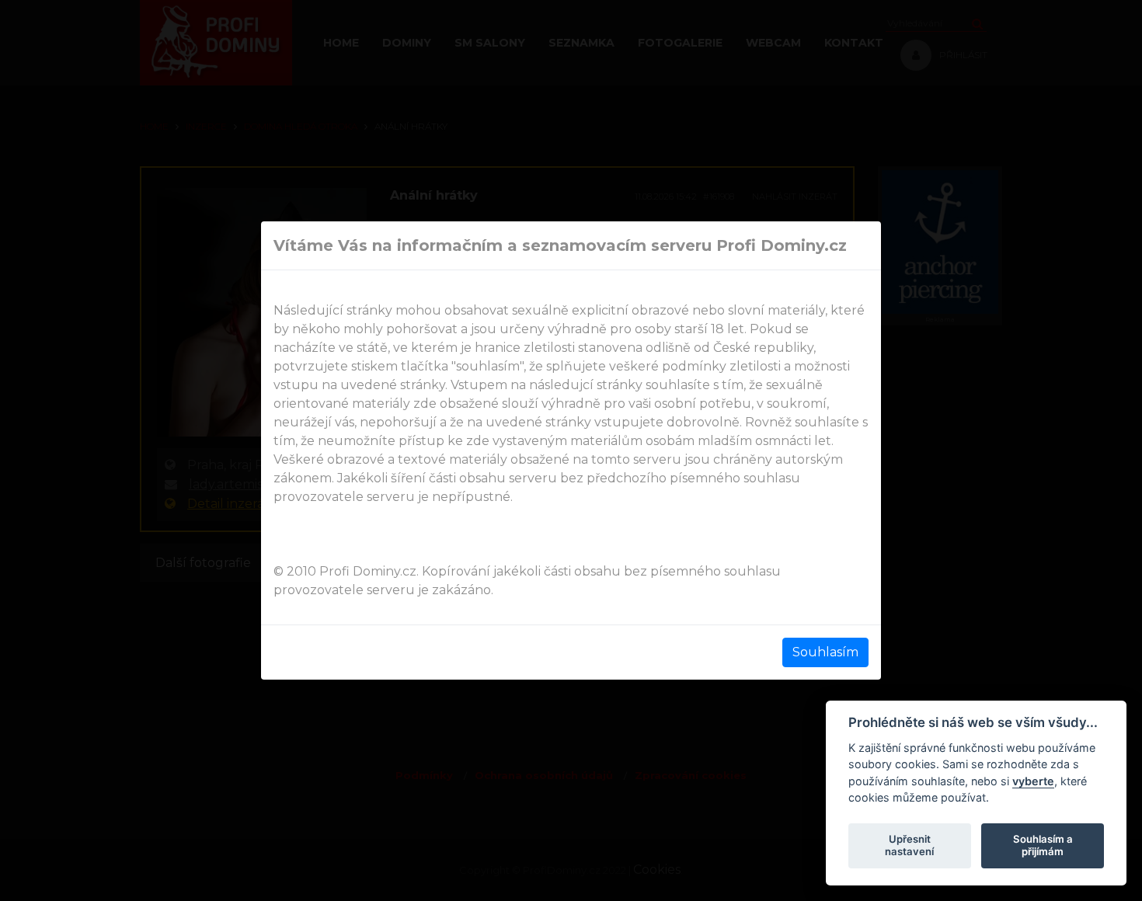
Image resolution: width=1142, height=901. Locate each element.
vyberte (1033, 780)
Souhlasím (825, 652)
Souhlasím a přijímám (1043, 845)
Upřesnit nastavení (909, 845)
